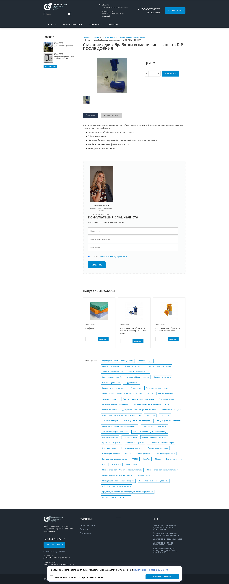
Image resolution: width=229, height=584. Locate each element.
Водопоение (165, 415)
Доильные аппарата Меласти (154, 426)
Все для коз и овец (174, 459)
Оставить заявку (175, 10)
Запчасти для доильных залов (114, 459)
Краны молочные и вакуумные (115, 404)
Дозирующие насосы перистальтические (139, 410)
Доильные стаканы (110, 437)
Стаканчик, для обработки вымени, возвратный (167, 329)
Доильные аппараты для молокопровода (150, 431)
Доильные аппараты (110, 421)
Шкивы (150, 393)
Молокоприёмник (166, 399)
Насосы (128, 453)
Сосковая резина (130, 437)
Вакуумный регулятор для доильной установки (121, 388)
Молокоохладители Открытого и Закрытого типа (122, 470)
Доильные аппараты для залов (115, 431)
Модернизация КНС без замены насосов (64, 58)
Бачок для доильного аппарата (137, 421)
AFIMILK (135, 459)
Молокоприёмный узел (171, 410)
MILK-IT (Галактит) (133, 464)
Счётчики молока (109, 448)
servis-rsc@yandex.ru (101, 214)
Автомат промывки (110, 399)
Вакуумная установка (111, 382)
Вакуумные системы (162, 377)
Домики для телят (143, 453)
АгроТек (141, 361)
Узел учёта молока (109, 410)
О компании (94, 24)
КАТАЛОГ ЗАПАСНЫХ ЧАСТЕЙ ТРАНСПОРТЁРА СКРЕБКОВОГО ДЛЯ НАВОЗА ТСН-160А (136, 366)
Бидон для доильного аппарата (168, 421)
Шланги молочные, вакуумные (154, 437)
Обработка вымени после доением (116, 486)
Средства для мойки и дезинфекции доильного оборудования (127, 492)
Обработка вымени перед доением (153, 481)
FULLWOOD (116, 464)
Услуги (51, 24)
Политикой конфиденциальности (150, 569)
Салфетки (89, 328)
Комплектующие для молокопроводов (138, 399)
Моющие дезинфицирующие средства (118, 481)
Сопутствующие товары (165, 453)
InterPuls (146, 459)
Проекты (84, 529)
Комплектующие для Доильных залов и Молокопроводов (125, 377)
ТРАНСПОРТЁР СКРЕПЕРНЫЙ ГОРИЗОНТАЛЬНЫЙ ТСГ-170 (125, 371)
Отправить (96, 265)
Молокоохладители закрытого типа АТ (163, 470)
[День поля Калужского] (48, 51)
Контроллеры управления (132, 448)
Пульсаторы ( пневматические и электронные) (121, 415)
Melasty (158, 459)
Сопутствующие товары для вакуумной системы (122, 393)
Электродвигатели (165, 393)
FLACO (104, 464)
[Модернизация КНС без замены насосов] (48, 62)
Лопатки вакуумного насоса (157, 388)
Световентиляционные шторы (161, 442)
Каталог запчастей (71, 24)
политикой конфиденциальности (113, 256)
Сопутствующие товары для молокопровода (151, 404)
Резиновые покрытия (135, 442)
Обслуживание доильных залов (167, 539)
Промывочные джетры (111, 442)
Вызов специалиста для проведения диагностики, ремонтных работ (165, 550)
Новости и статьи (88, 525)
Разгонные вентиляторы (158, 448)
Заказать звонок (153, 12)
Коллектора (150, 415)
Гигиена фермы (144, 475)
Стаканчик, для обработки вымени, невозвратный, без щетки (133, 330)
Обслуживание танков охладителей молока (163, 544)
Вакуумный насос (132, 382)
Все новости (50, 66)
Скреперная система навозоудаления (117, 361)
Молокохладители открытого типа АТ (117, 475)
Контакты (113, 24)
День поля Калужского (63, 46)
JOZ (150, 361)
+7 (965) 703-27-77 (150, 9)
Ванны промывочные (111, 453)
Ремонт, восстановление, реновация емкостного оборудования (164, 527)
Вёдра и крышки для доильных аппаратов (119, 426)
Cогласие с (109, 256)
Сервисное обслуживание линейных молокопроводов (166, 534)
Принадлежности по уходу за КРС (116, 497)
